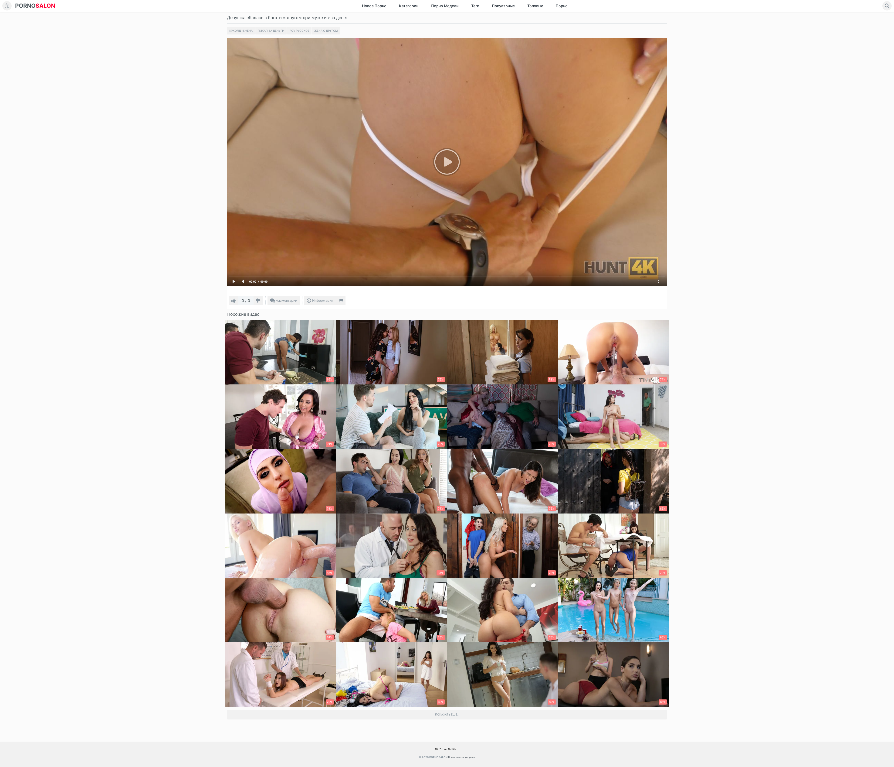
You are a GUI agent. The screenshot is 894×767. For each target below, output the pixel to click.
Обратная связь (445, 748)
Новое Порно (374, 5)
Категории (409, 5)
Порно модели (445, 5)
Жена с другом (326, 30)
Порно (562, 5)
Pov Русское (299, 30)
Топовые (535, 5)
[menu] (7, 5)
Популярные (503, 5)
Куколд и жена (241, 30)
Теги (475, 5)
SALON (35, 5)
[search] (887, 5)
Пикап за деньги (271, 30)
